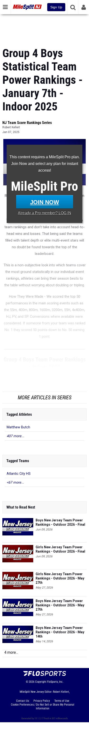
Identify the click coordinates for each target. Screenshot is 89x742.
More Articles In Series (44, 398)
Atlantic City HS (19, 474)
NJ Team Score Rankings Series (27, 122)
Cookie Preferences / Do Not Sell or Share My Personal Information (42, 706)
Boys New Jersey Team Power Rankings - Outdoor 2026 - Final (60, 522)
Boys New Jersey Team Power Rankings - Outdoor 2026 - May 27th (60, 605)
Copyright (40, 681)
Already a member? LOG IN (44, 213)
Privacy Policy (41, 700)
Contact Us (22, 700)
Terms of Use (61, 700)
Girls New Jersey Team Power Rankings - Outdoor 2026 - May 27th (60, 578)
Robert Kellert (11, 127)
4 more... (11, 652)
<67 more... (15, 482)
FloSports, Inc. (55, 681)
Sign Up (56, 7)
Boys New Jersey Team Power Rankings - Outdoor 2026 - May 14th (60, 632)
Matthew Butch (18, 427)
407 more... (15, 436)
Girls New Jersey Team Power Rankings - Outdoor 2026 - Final (60, 549)
